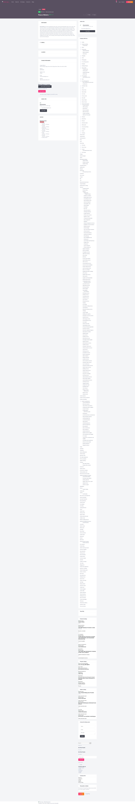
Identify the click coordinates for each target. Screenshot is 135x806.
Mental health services (88, 197)
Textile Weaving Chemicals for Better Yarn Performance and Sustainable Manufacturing (86, 638)
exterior (81, 492)
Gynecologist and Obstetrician (89, 240)
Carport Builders (83, 183)
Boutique (83, 63)
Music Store (84, 147)
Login (45, 94)
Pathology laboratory (87, 211)
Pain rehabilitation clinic (88, 237)
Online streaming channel (84, 547)
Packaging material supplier (87, 339)
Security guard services (87, 263)
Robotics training (86, 162)
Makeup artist (86, 390)
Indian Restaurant (86, 50)
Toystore (83, 116)
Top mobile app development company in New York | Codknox (87, 652)
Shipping (84, 310)
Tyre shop (81, 563)
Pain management (87, 219)
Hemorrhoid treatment (87, 232)
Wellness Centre (87, 216)
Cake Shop (82, 143)
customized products (86, 419)
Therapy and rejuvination (88, 218)
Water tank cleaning (86, 253)
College (81, 154)
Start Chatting (42, 91)
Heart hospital (86, 205)
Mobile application (86, 479)
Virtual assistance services (87, 347)
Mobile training (85, 163)
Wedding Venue (82, 576)
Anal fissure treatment (87, 234)
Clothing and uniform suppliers (88, 407)
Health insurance (86, 344)
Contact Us (80, 778)
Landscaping (85, 493)
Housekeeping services (87, 320)
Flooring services (86, 351)
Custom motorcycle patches (85, 397)
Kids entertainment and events (88, 82)
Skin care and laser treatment (89, 229)
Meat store (82, 539)
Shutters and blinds (86, 113)
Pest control (85, 255)
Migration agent (85, 333)
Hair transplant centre (87, 200)
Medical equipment (86, 443)
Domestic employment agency (88, 330)
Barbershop (85, 73)
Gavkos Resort (81, 683)
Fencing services (86, 375)
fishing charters (82, 583)
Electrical (84, 256)
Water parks (84, 124)
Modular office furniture (87, 465)
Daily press (82, 536)
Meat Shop (84, 118)
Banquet (81, 168)
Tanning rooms (82, 552)
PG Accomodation (83, 458)
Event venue (82, 578)
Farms (83, 130)
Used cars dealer (83, 558)
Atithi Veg (80, 673)
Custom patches (83, 395)
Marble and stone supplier (87, 432)
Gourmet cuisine (83, 585)
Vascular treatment (87, 210)
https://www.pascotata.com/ (44, 79)
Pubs (81, 139)
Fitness (81, 488)
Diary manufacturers (86, 427)
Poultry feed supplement (84, 566)
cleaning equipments (86, 418)
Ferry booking (86, 291)
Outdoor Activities (85, 44)
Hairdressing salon (86, 72)
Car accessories (83, 606)
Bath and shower (86, 111)
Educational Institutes (83, 159)
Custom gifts (82, 590)
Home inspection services (87, 360)
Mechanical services (86, 338)
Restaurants (84, 49)
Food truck (82, 466)
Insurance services (86, 328)
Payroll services (85, 317)
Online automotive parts (84, 516)
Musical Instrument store (84, 182)
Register (48, 94)
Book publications (83, 500)
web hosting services (86, 77)
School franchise (86, 522)
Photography (84, 59)
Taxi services (85, 276)
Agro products (85, 421)
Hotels (83, 42)
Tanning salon (85, 70)
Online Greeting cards (83, 570)
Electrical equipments (86, 424)
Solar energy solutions (86, 378)
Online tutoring (82, 453)
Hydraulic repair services (87, 362)
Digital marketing (83, 460)
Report (94, 14)
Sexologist (85, 206)
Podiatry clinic (86, 242)
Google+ (79, 772)
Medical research (87, 226)
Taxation (84, 302)
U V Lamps (85, 435)
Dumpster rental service (87, 346)
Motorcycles (82, 527)
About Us (80, 777)
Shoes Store (84, 89)
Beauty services (85, 389)
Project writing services (87, 266)
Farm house (82, 175)
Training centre (85, 69)
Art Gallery (82, 505)
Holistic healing (85, 489)
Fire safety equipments (84, 457)
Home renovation (86, 110)
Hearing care (86, 239)
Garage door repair (86, 384)
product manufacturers (86, 401)
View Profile (43, 110)
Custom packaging (83, 599)
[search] (90, 743)
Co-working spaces (85, 61)
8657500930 (42, 69)
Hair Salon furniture (86, 463)
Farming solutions (86, 287)
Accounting (85, 304)
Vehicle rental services (87, 370)
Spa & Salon (84, 67)
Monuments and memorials (84, 473)
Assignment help (86, 188)
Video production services (87, 376)
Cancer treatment (87, 245)
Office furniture (85, 106)
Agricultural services (86, 285)
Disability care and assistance (89, 224)
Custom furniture (86, 408)
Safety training (85, 160)
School (83, 149)
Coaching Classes (83, 165)
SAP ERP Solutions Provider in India (86, 627)
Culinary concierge (83, 561)
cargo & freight (85, 312)
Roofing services (86, 336)
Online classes (82, 468)
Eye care (85, 208)
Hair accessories (83, 597)
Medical (84, 191)
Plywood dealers (83, 554)
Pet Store (83, 145)
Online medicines (83, 592)
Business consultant (83, 568)
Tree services (85, 388)
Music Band (82, 531)
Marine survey (85, 392)
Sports (81, 157)
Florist (81, 509)
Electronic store (82, 455)
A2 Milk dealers (85, 410)
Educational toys (83, 575)
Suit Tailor (81, 582)
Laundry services (86, 359)
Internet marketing (83, 497)
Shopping (83, 55)
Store (83, 57)
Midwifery (85, 221)
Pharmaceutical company (84, 541)
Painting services (86, 297)
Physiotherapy (86, 235)
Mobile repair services (86, 274)
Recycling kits (85, 426)
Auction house (82, 502)
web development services (87, 380)
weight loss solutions (87, 195)
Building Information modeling (88, 271)
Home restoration (86, 250)
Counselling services (87, 198)
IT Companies (84, 75)
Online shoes (82, 511)
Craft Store (82, 173)
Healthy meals (82, 517)
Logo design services (86, 325)
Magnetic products (86, 445)
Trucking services (86, 296)
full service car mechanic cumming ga (87, 716)
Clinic (83, 87)
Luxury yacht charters (86, 258)
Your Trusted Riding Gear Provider (86, 692)
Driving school (82, 512)
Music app (82, 573)
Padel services (85, 394)
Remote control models (87, 441)
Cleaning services (86, 381)
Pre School (84, 152)
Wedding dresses (83, 595)
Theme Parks (82, 134)
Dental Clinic (86, 192)
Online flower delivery (83, 602)
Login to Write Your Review (45, 86)
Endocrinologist (86, 227)
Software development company (85, 475)
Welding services (86, 368)
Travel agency (85, 307)
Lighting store (82, 167)
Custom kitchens (86, 105)
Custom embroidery (83, 399)
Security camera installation (87, 264)
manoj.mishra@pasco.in (44, 76)
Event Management (85, 81)
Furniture (81, 462)
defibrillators (82, 486)
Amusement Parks (85, 126)
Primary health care (87, 247)
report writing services (86, 260)
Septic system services (87, 367)
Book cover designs (86, 269)
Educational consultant (87, 331)
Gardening (82, 450)
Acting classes (82, 556)
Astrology (81, 529)
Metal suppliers (85, 288)
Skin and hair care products (87, 405)
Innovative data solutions (87, 478)
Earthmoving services (86, 279)
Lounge (81, 176)
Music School (84, 101)
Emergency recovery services (88, 315)
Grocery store (84, 95)
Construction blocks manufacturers (89, 414)
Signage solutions (86, 383)
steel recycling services (87, 268)
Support (79, 781)
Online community (83, 580)
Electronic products (86, 404)
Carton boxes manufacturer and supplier (88, 438)
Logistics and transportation (87, 277)
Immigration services (86, 352)
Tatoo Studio (84, 91)
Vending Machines (83, 507)
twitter (80, 768)
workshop (81, 448)
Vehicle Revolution (82, 711)
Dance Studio (84, 99)
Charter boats (82, 534)
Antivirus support (86, 484)
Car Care (83, 93)
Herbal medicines (86, 542)
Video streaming (83, 594)
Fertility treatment (87, 213)
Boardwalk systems (87, 282)
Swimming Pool (82, 138)
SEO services (85, 261)
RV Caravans (82, 544)
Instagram (80, 771)
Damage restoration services (88, 365)
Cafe (81, 141)
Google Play (87, 793)
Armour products (83, 532)
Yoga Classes (82, 136)
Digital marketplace (86, 248)
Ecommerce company (84, 470)
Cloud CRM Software (86, 476)
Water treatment (85, 355)
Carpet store (82, 587)
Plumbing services (86, 293)
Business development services (85, 521)
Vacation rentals (82, 604)
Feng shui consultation (87, 373)
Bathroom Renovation (86, 114)
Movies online (82, 514)
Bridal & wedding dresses (84, 519)
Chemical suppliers (83, 549)
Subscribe (81, 759)
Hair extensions (82, 551)
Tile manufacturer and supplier (88, 434)
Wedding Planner (85, 65)
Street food (85, 53)
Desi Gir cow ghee (87, 411)
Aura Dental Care (82, 646)
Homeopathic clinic (87, 203)
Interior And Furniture (85, 103)
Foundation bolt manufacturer (88, 440)
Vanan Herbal (81, 621)
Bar (80, 178)
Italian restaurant (86, 52)
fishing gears (85, 413)
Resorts (83, 120)
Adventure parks (85, 122)
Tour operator (85, 290)
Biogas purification (86, 357)
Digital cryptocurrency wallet (88, 481)
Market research (86, 341)
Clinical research (87, 231)
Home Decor (85, 108)
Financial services (86, 301)
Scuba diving (85, 45)
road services (85, 349)
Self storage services (86, 318)
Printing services (86, 294)
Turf (80, 180)
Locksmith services (86, 283)
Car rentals (85, 322)
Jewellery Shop (84, 85)
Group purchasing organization (88, 326)
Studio (81, 446)
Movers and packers (86, 354)
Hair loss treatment (87, 202)
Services (81, 187)
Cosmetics (82, 524)
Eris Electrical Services (83, 669)
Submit (82, 736)
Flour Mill (83, 97)
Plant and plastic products (87, 416)
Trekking (83, 132)
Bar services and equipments (85, 495)
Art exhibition (82, 504)
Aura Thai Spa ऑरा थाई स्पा (83, 664)
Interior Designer (83, 155)
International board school (87, 150)
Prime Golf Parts (82, 698)
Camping (83, 128)
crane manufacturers (86, 402)
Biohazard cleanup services (87, 309)
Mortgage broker (86, 386)
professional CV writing (84, 185)
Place (83, 47)
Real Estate (82, 170)
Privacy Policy (80, 782)
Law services (85, 299)
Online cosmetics (83, 571)
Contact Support (81, 767)
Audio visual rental (86, 323)
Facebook (81, 770)
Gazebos (81, 559)
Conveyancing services (87, 171)
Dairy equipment (85, 429)
